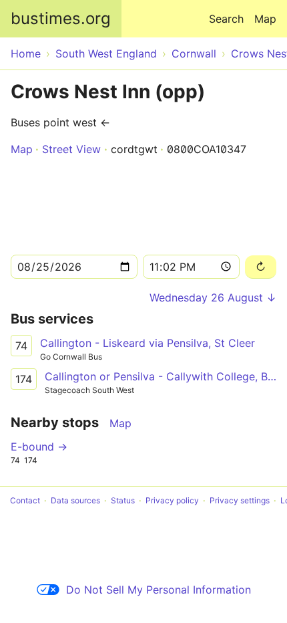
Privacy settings (240, 500)
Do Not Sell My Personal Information (158, 589)
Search (226, 18)
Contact (25, 500)
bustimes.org (61, 18)
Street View (71, 149)
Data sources (75, 500)
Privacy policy (172, 500)
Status (123, 500)
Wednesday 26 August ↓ (213, 297)
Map (265, 18)
